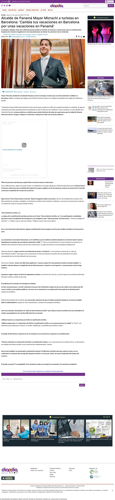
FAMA (4, 10)
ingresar (110, 1)
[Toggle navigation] (9, 1)
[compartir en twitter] (79, 36)
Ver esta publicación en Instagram (12, 149)
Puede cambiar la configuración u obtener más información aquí (45, 492)
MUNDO (21, 10)
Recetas (52, 476)
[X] (12, 473)
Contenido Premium (102, 18)
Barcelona (33, 92)
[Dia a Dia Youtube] (10, 5)
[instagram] (17, 473)
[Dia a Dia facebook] (2, 5)
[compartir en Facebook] (77, 36)
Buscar (111, 5)
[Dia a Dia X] (5, 5)
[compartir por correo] (84, 36)
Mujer (51, 474)
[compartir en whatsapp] (81, 36)
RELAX (50, 10)
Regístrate (34, 468)
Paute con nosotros (37, 470)
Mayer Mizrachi (18, 92)
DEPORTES (12, 10)
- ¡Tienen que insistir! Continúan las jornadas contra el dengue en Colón (25, 34)
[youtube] (14, 473)
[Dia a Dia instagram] (7, 5)
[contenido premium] (8, 478)
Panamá (26, 92)
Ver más (106, 417)
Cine (70, 470)
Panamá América (55, 468)
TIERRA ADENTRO (32, 10)
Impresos (72, 468)
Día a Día (53, 472)
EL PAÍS (43, 10)
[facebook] (9, 473)
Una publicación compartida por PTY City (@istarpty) (24, 175)
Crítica (52, 470)
